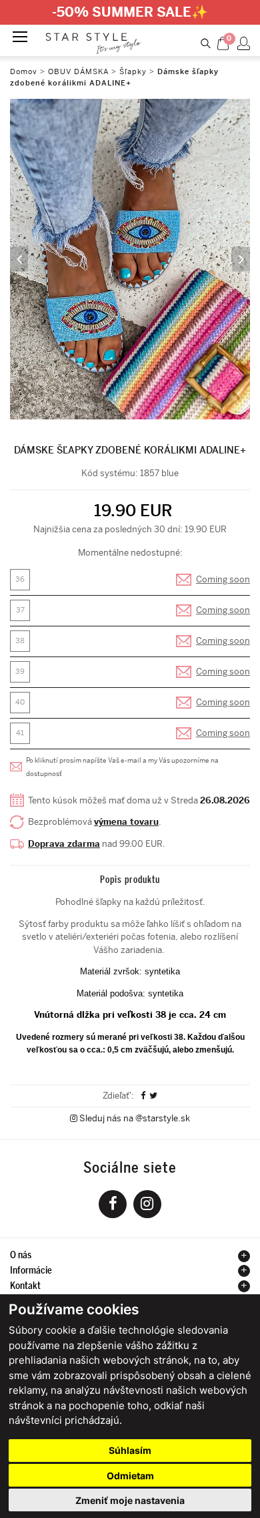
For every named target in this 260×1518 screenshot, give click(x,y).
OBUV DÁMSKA (79, 71)
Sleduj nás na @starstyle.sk (133, 1118)
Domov (23, 71)
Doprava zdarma (64, 844)
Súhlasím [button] (130, 1450)
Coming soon (223, 579)
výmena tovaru (126, 822)
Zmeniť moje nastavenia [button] (130, 1500)
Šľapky (133, 71)
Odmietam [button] (130, 1475)
